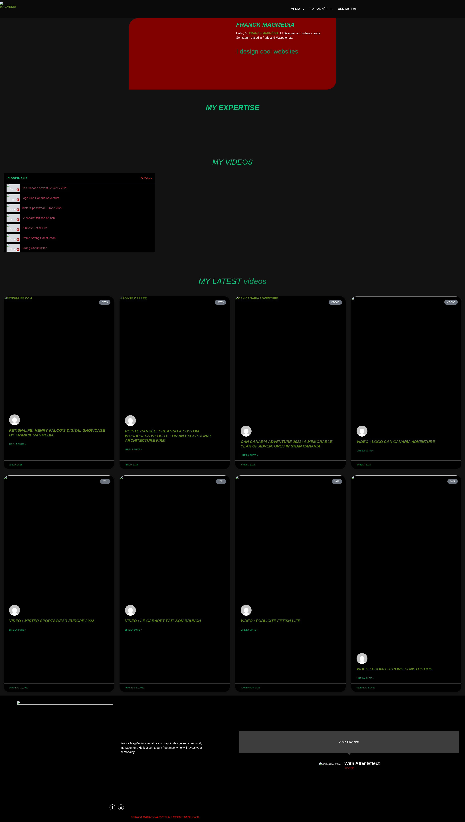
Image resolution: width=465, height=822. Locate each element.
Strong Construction (34, 248)
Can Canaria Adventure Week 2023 (44, 188)
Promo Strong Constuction (39, 238)
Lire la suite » (17, 444)
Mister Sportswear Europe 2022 (42, 208)
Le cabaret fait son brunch (38, 218)
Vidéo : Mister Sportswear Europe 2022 (51, 621)
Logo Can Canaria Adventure (40, 198)
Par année (319, 9)
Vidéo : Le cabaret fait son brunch (163, 621)
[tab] (79, 188)
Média (295, 9)
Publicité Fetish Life (34, 228)
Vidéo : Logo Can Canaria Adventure (396, 441)
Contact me (347, 9)
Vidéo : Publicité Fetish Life (270, 621)
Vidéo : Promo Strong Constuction (394, 669)
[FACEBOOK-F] (112, 807)
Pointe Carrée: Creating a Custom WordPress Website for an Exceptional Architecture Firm (168, 435)
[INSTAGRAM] (121, 807)
